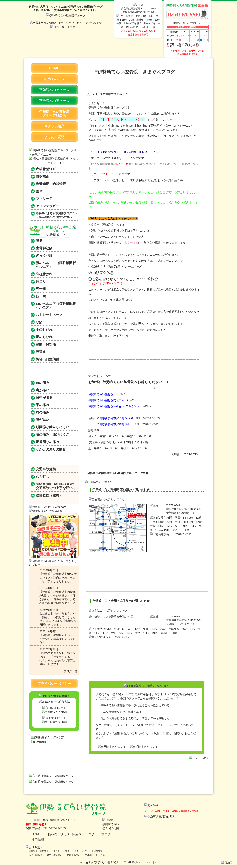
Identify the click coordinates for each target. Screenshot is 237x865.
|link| (156, 862)
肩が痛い (42, 390)
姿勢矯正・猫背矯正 (51, 184)
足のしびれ (44, 337)
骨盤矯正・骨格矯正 (39, 851)
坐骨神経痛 (44, 248)
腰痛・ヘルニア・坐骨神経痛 (88, 851)
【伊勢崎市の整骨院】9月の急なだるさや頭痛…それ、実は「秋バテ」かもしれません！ (58, 577)
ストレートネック (49, 315)
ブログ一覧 (70, 671)
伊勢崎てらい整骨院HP (102, 394)
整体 (39, 191)
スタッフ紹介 (54, 126)
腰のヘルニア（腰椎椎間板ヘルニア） (56, 264)
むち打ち (42, 476)
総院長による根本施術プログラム (57, 215)
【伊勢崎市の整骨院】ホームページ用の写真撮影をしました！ (57, 638)
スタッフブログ (100, 834)
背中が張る (44, 397)
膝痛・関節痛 (46, 344)
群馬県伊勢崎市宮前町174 (113, 424)
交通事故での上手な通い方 (56, 486)
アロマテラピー (47, 206)
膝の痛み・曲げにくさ (52, 434)
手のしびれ (44, 329)
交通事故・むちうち (95, 855)
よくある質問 (54, 137)
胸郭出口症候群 (47, 359)
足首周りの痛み (47, 442)
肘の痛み (42, 412)
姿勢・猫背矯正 (54, 855)
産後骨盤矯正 (46, 169)
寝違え (41, 352)
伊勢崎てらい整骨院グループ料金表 (54, 113)
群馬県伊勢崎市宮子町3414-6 (115, 418)
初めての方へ (54, 79)
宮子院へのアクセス (54, 101)
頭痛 (39, 322)
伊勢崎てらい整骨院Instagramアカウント (113, 406)
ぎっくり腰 (44, 255)
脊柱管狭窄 (44, 274)
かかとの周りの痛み (51, 449)
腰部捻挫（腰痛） (49, 495)
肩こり (41, 281)
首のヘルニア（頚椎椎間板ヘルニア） (56, 305)
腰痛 (39, 241)
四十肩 (41, 296)
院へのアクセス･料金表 (64, 834)
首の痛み (42, 383)
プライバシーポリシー (54, 683)
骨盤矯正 (42, 176)
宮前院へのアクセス (54, 90)
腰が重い (42, 420)
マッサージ (44, 198)
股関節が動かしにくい (52, 427)
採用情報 (37, 840)
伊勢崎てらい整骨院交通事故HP (108, 400)
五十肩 (41, 289)
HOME (54, 68)
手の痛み (42, 405)
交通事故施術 (46, 469)
